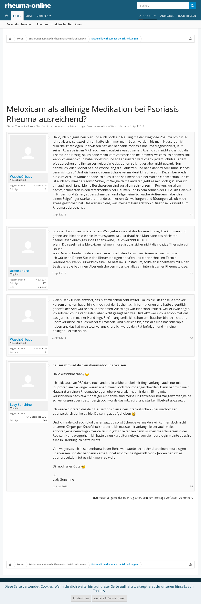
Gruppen (42, 15)
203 (45, 283)
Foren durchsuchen (20, 24)
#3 (191, 337)
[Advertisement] (100, 73)
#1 (191, 214)
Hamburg (42, 286)
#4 (191, 486)
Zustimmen (81, 598)
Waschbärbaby (120, 126)
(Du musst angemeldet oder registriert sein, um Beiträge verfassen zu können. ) (144, 498)
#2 (191, 273)
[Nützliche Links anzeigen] (190, 38)
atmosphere (19, 271)
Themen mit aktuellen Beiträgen (59, 24)
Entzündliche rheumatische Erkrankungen (62, 126)
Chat (29, 15)
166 (45, 420)
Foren (17, 16)
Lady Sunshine (21, 405)
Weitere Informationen (109, 598)
